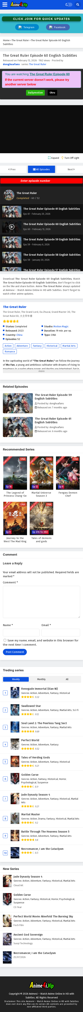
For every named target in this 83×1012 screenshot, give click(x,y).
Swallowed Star (31, 706)
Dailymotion (35, 92)
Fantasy (37, 345)
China (19, 334)
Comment (10, 582)
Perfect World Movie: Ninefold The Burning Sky (43, 916)
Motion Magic (61, 326)
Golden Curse (29, 774)
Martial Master (30, 814)
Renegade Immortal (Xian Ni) (39, 688)
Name (8, 625)
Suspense (42, 782)
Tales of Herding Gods (35, 757)
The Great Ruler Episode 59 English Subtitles (53, 396)
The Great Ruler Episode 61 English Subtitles (53, 420)
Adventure (22, 345)
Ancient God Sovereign (28, 934)
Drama (41, 818)
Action (8, 345)
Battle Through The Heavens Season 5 (45, 831)
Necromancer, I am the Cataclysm (42, 849)
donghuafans (11, 64)
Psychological (28, 782)
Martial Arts (69, 345)
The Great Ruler (37, 64)
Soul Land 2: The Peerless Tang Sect (44, 723)
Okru (52, 92)
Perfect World (30, 740)
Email (46, 625)
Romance (10, 351)
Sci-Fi (76, 710)
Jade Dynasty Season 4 (35, 794)
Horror (62, 779)
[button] (58, 27)
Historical (52, 345)
